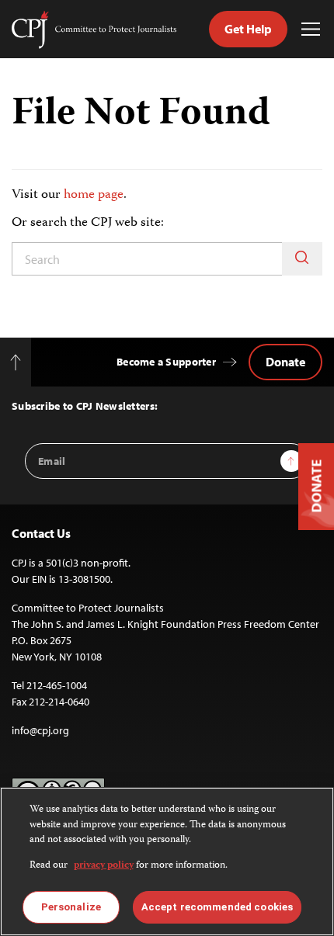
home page (94, 195)
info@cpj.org (40, 730)
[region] (167, 861)
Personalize (71, 907)
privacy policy (104, 866)
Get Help (248, 28)
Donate (285, 361)
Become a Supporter (166, 362)
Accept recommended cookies (217, 907)
